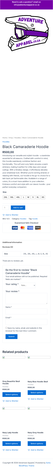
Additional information (12, 242)
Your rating (12, 284)
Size (5, 192)
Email (8, 317)
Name (9, 307)
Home (4, 138)
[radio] (5, 197)
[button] (26, 63)
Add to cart (18, 208)
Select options (11, 394)
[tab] (26, 242)
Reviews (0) (7, 247)
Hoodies (17, 138)
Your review (12, 291)
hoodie (35, 219)
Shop (11, 138)
